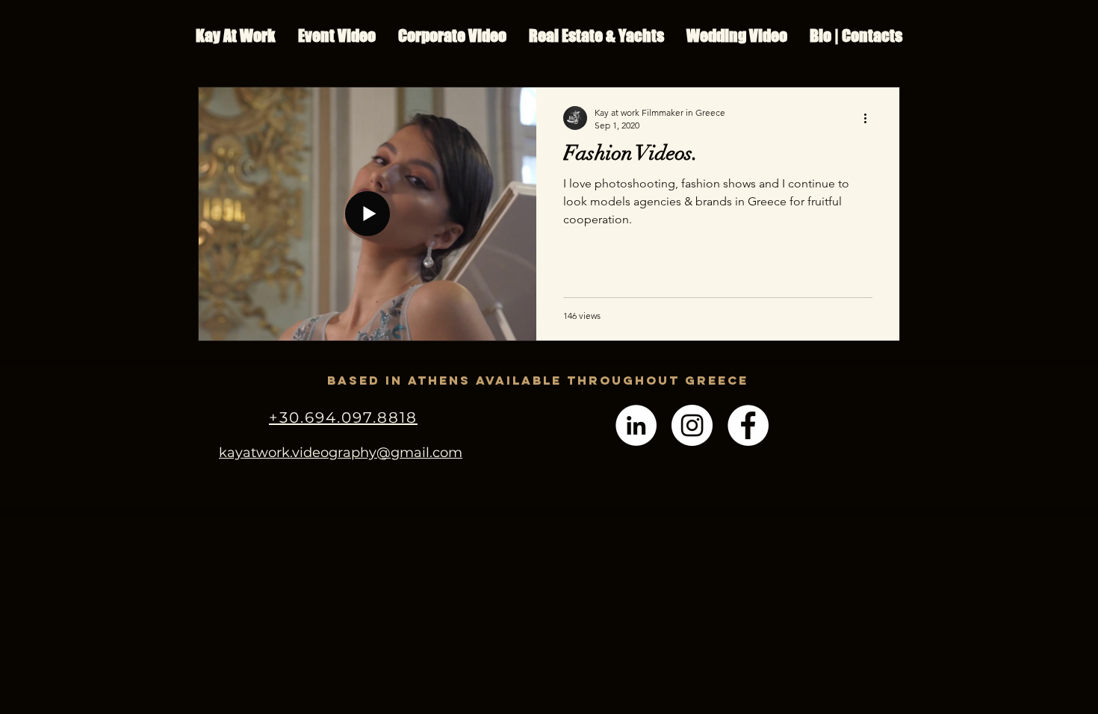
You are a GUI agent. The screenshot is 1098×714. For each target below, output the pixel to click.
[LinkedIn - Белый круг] (636, 425)
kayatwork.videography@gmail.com (340, 452)
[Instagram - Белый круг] (692, 425)
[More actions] (870, 118)
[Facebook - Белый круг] (748, 425)
